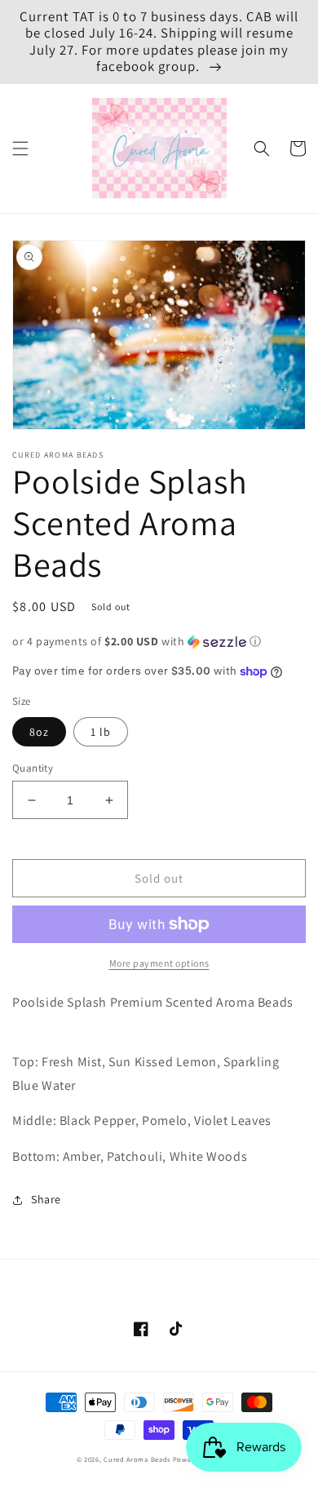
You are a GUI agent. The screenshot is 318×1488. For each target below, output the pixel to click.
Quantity (32, 768)
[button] (20, 148)
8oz (39, 731)
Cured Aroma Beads (137, 1459)
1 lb (101, 731)
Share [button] (46, 1199)
